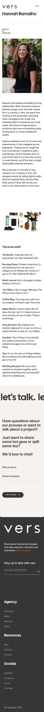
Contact (8, 655)
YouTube (8, 688)
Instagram (9, 678)
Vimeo (7, 683)
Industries (8, 611)
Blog (6, 644)
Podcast (8, 649)
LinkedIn (8, 673)
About (7, 626)
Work (6, 616)
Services (8, 621)
